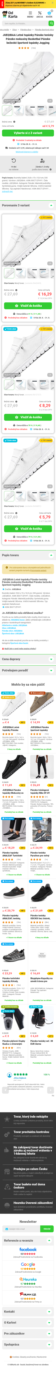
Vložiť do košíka (31, 305)
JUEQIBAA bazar (17, 620)
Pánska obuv (25, 30)
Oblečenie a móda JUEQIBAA (14, 625)
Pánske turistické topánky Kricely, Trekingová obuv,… (11, 981)
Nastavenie (41, 1357)
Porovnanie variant (38, 570)
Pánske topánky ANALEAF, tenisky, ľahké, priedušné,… (11, 918)
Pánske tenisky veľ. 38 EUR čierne (41, 1042)
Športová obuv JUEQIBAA (13, 633)
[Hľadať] (51, 23)
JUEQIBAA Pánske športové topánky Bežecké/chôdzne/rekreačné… (42, 730)
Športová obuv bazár (19, 643)
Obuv (14, 30)
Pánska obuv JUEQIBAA (12, 631)
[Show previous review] (5, 1090)
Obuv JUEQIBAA (9, 628)
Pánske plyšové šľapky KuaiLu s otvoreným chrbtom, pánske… (13, 1044)
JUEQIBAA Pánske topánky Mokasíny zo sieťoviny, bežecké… (13, 793)
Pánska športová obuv (44, 30)
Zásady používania (28, 1357)
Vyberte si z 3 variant (28, 133)
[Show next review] (50, 1090)
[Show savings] (14, 122)
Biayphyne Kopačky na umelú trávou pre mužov (41, 981)
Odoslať (47, 1229)
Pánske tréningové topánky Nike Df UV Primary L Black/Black (41, 793)
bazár (22, 1365)
